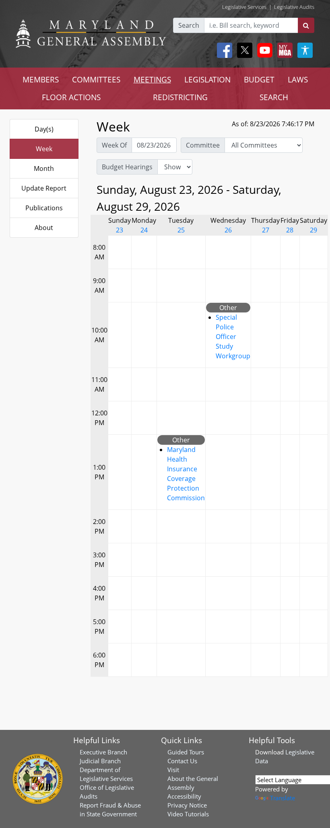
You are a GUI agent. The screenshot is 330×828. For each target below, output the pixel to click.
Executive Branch (103, 752)
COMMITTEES (96, 79)
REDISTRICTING (180, 97)
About (44, 227)
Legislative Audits (294, 6)
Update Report (43, 188)
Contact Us (182, 761)
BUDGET (259, 79)
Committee (203, 145)
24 (144, 230)
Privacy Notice (187, 805)
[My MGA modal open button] (283, 50)
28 (289, 230)
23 (119, 230)
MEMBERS (41, 79)
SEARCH (274, 97)
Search (188, 25)
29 (313, 230)
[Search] (306, 25)
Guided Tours (185, 752)
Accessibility (184, 796)
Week (44, 148)
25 (181, 230)
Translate (282, 798)
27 (265, 230)
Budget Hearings (127, 166)
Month (44, 168)
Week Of (114, 145)
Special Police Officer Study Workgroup (233, 336)
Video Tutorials (188, 814)
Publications (44, 207)
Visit (173, 770)
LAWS (298, 79)
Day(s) (44, 129)
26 (228, 230)
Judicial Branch (100, 761)
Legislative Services (244, 6)
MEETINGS (152, 79)
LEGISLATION (207, 79)
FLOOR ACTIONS (71, 97)
